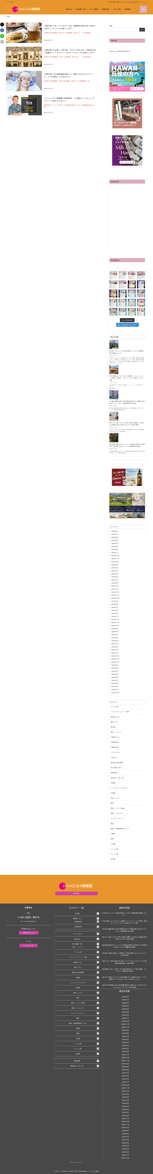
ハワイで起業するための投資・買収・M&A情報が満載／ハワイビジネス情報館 (79, 1171)
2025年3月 (114, 583)
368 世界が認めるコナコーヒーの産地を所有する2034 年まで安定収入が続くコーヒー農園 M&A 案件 (127, 445)
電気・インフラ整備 (117, 808)
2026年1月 (114, 553)
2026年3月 (114, 546)
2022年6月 (114, 674)
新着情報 (114, 773)
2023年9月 (114, 628)
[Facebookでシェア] (2, 30)
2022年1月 (114, 689)
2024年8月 (114, 604)
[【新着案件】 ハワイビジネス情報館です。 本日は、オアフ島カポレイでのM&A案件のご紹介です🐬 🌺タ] (113, 275)
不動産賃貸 (114, 742)
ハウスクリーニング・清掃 (120, 712)
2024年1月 (114, 616)
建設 (112, 823)
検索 (110, 26)
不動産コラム (115, 737)
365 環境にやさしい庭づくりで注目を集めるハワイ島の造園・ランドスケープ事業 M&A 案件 (124, 970)
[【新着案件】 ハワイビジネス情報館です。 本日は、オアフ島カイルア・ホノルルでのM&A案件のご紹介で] (141, 294)
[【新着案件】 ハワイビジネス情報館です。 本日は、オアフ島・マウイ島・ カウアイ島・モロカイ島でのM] (123, 294)
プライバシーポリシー (76, 1162)
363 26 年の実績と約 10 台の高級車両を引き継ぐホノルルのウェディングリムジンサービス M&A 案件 (124, 986)
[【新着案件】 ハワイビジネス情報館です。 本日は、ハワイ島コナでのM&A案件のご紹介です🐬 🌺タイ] (132, 303)
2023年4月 (114, 644)
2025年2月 (114, 586)
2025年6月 (114, 574)
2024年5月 (114, 610)
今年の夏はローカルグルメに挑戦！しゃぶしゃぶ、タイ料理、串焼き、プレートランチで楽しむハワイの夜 (126, 378)
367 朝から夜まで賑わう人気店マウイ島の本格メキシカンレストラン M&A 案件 (124, 954)
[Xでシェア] (2, 24)
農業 (112, 839)
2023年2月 (114, 650)
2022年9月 (114, 665)
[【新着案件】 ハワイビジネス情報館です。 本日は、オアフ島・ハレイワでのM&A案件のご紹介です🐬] (132, 294)
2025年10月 (115, 562)
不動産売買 (114, 747)
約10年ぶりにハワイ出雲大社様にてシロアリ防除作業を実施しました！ (126, 352)
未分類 (113, 727)
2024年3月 (114, 613)
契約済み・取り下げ (117, 778)
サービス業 (114, 854)
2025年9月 (114, 565)
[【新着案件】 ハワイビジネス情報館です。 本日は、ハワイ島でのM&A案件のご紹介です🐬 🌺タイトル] (123, 312)
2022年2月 (114, 686)
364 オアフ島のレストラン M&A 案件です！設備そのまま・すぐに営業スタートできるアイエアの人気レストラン (124, 978)
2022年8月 (114, 668)
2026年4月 (114, 543)
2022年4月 (114, 680)
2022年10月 (115, 662)
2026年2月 (114, 549)
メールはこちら (28, 945)
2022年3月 (114, 683)
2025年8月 (114, 568)
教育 (112, 803)
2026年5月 (114, 540)
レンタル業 (114, 849)
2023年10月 (115, 625)
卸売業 (113, 859)
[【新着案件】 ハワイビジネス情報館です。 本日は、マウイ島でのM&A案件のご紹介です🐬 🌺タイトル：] (123, 275)
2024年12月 (115, 592)
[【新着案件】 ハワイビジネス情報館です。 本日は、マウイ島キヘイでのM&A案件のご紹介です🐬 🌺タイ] (141, 275)
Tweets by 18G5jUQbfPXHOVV (119, 51)
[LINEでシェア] (2, 36)
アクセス (144, 2)
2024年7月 (114, 607)
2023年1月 (114, 653)
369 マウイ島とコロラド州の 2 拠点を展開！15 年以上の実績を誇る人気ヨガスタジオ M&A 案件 (126, 424)
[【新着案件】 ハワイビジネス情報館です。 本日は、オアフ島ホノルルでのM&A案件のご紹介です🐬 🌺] (132, 284)
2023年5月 (114, 641)
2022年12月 (115, 656)
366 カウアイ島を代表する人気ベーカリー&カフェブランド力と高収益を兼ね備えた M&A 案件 (124, 962)
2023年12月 (115, 619)
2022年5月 (114, 677)
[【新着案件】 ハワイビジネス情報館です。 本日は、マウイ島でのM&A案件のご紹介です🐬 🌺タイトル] (123, 303)
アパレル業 (114, 707)
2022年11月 (115, 659)
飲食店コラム (115, 717)
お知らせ (114, 757)
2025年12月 (115, 556)
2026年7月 (114, 534)
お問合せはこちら (29, 933)
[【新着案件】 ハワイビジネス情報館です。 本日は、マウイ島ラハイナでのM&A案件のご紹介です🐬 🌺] (132, 312)
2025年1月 (114, 589)
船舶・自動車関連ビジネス (120, 828)
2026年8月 (114, 531)
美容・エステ (115, 798)
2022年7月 (114, 671)
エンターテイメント (117, 818)
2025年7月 (114, 571)
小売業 (113, 844)
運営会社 (76, 893)
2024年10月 (115, 598)
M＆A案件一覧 (116, 768)
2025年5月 (114, 577)
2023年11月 (115, 622)
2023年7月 (114, 635)
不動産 (113, 834)
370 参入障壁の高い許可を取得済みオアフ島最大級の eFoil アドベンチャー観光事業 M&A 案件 (127, 402)
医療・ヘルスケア (117, 813)
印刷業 (113, 793)
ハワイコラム (115, 752)
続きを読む (113, 388)
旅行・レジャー (116, 732)
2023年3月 (114, 647)
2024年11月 (115, 595)
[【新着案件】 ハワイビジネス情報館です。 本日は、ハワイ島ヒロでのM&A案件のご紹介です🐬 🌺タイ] (113, 294)
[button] (2, 42)
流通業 (113, 783)
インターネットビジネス (119, 788)
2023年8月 (114, 632)
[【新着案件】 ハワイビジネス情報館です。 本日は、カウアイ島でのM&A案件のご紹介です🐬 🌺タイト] (113, 312)
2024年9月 (114, 601)
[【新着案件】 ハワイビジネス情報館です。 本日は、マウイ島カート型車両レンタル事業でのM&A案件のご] (113, 284)
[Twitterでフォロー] (9, 2)
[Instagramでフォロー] (12, 2)
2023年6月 (114, 638)
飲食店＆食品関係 (117, 762)
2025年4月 (114, 580)
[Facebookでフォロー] (6, 2)
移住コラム (114, 722)
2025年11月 (115, 559)
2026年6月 (114, 537)
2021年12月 (115, 692)
